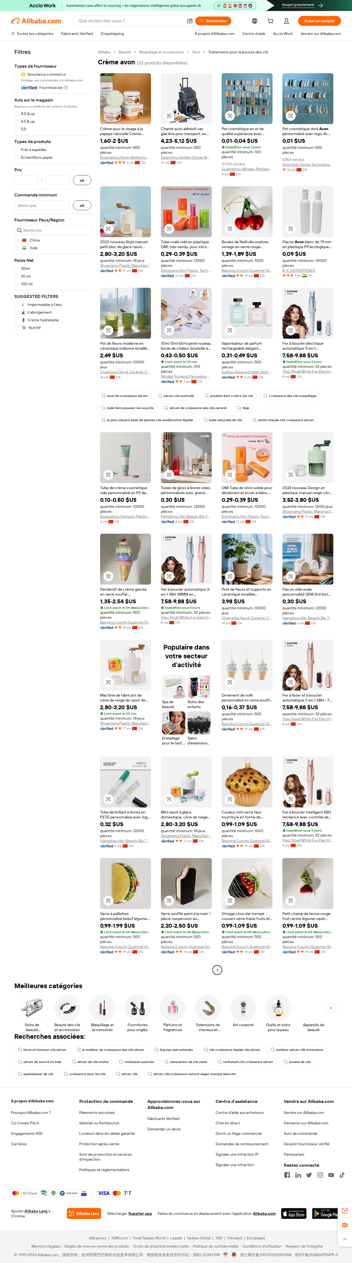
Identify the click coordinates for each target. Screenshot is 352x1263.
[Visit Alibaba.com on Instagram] (320, 1175)
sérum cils (130, 1074)
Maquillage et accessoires (161, 52)
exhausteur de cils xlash (188, 1062)
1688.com (119, 1238)
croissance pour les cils (87, 1074)
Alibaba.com (264, 1213)
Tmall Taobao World (149, 1238)
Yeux (196, 52)
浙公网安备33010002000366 (266, 1255)
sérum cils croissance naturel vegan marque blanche (194, 1074)
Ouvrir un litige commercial (239, 1133)
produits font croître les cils (231, 396)
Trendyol (234, 1238)
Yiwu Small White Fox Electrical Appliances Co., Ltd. (307, 371)
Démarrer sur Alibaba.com (306, 1123)
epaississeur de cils (38, 1074)
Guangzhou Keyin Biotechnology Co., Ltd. (125, 157)
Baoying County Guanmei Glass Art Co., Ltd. (247, 270)
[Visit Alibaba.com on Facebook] (287, 1175)
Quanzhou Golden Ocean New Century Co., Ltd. (186, 157)
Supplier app (140, 1213)
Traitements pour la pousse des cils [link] (238, 52)
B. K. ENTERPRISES (298, 270)
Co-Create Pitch (25, 1123)
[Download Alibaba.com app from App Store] (294, 1213)
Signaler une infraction (235, 1165)
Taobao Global (199, 1238)
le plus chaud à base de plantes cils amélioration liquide (150, 420)
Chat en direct (228, 1123)
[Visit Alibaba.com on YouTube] (331, 1175)
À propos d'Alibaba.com (32, 1101)
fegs (246, 408)
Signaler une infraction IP (237, 1154)
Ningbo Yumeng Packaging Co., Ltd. (186, 376)
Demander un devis (164, 1129)
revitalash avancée (139, 1062)
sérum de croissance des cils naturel (198, 408)
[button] (189, 21)
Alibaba (104, 52)
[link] (345, 1211)
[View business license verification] (225, 1254)
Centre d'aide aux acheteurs (240, 1112)
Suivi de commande (300, 1133)
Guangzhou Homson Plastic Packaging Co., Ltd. (125, 516)
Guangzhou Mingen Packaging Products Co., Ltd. (247, 169)
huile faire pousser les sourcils (130, 408)
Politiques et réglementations (104, 1170)
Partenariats (294, 1154)
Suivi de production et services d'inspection (105, 1156)
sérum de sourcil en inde (42, 1062)
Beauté (125, 52)
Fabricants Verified (163, 1118)
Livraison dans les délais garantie (107, 1133)
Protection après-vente (99, 1144)
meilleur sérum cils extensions (299, 1050)
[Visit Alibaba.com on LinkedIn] (298, 1175)
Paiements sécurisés (97, 1112)
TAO (218, 1238)
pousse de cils (300, 1062)
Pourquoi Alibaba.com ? (31, 1112)
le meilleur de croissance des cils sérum (113, 1050)
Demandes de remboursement (242, 1144)
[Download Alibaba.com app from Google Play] (326, 1213)
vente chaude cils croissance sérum (286, 420)
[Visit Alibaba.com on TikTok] (342, 1175)
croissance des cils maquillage (292, 396)
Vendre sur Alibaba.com (304, 1112)
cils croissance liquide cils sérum (234, 1050)
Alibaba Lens (36, 1211)
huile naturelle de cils (225, 420)
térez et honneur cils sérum (44, 1050)
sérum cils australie (179, 396)
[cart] (271, 22)
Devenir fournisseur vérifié (306, 1144)
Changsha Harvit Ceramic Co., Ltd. (125, 372)
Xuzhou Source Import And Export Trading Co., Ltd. (247, 372)
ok (82, 180)
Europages (256, 1238)
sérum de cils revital (93, 1062)
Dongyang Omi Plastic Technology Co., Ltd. (186, 270)
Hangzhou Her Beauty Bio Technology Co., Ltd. (186, 516)
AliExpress (97, 1238)
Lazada (176, 1238)
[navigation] (52, 511)
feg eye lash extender (176, 1050)
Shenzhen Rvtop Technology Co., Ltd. (307, 164)
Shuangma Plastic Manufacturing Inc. (125, 265)
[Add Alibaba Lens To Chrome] (84, 1213)
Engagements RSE (27, 1133)
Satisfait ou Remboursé (99, 1123)
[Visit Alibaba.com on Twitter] (309, 1175)
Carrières (19, 1144)
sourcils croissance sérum (127, 396)
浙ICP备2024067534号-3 (316, 1255)
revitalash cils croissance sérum (248, 1062)
